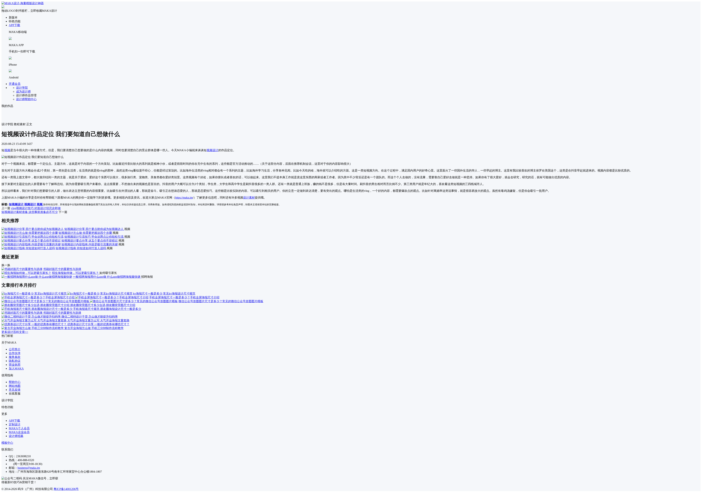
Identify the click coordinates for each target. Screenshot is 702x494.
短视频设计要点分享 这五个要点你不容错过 (89, 240)
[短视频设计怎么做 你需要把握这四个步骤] (29, 232)
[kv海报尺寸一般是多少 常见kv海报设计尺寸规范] (66, 293)
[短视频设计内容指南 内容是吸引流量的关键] (31, 244)
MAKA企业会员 (19, 432)
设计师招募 (16, 436)
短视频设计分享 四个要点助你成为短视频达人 (94, 229)
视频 (7, 150)
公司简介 (14, 349)
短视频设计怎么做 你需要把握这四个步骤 (85, 232)
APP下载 (14, 25)
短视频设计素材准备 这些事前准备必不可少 (29, 212)
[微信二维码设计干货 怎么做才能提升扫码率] (31, 316)
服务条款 (14, 357)
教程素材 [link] (20, 124)
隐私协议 (14, 360)
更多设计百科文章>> (14, 331)
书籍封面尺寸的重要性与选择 (62, 269)
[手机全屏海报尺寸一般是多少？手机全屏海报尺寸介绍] (74, 297)
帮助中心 (14, 382)
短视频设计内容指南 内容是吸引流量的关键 (89, 244)
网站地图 (14, 385)
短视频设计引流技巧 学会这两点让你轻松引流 (94, 236)
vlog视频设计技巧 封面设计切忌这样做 (36, 208)
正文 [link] (29, 124)
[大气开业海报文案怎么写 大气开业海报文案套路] (34, 320)
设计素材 (249, 197)
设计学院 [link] (7, 124)
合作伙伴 (14, 353)
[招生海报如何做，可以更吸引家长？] (26, 272)
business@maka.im (29, 467)
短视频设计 (16, 204)
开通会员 (14, 83)
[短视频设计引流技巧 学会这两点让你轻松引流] (32, 236)
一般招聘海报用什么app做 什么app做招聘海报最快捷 (107, 276)
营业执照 (14, 364)
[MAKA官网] (22, 3)
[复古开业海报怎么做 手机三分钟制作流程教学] (32, 328)
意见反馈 (14, 389)
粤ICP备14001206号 (66, 489)
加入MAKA (16, 368)
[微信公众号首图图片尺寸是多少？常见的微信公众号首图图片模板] (89, 301)
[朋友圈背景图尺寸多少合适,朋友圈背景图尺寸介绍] (35, 305)
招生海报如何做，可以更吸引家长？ (75, 272)
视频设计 (212, 150)
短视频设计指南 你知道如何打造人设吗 (81, 248)
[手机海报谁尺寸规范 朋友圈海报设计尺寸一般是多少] (37, 308)
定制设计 (14, 424)
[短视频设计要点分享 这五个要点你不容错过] (31, 240)
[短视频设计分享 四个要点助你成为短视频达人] (32, 229)
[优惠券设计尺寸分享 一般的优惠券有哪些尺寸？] (34, 324)
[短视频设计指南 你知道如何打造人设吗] (28, 248)
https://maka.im (184, 197)
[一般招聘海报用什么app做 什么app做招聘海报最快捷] (36, 276)
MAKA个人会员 (19, 428)
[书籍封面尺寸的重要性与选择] (21, 269)
